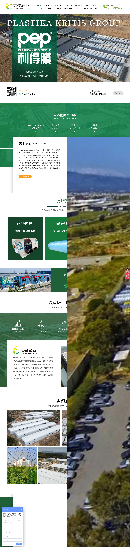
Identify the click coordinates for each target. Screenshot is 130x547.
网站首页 (40, 7)
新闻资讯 (78, 7)
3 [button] (61, 78)
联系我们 (96, 7)
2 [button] (59, 78)
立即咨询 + (118, 93)
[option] (65, 48)
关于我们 (88, 7)
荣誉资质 (68, 7)
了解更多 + (25, 176)
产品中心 (49, 7)
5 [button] (65, 78)
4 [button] (63, 78)
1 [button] (57, 78)
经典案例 (58, 7)
